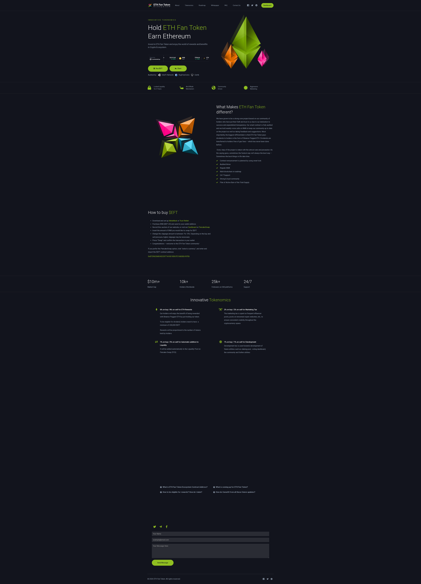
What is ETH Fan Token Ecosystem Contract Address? (185, 487)
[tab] (183, 487)
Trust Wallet (184, 221)
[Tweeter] (252, 5)
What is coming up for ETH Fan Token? (232, 487)
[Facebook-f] (166, 526)
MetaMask (173, 221)
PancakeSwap (204, 227)
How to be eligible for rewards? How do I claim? (182, 492)
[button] (158, 69)
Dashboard (267, 5)
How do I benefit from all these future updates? (235, 492)
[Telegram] (256, 5)
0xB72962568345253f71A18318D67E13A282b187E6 (169, 256)
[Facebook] (248, 5)
